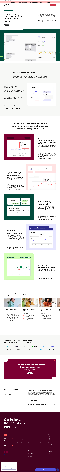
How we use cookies (8, 466)
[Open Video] (30, 47)
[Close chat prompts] (55, 468)
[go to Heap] (9, 0)
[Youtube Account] (6, 452)
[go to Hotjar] (11, 0)
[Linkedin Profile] (4, 452)
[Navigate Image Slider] (6, 328)
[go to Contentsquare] (5, 0)
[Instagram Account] (7, 452)
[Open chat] (57, 469)
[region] (9, 466)
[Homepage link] (5, 435)
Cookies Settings (9, 468)
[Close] (16, 464)
